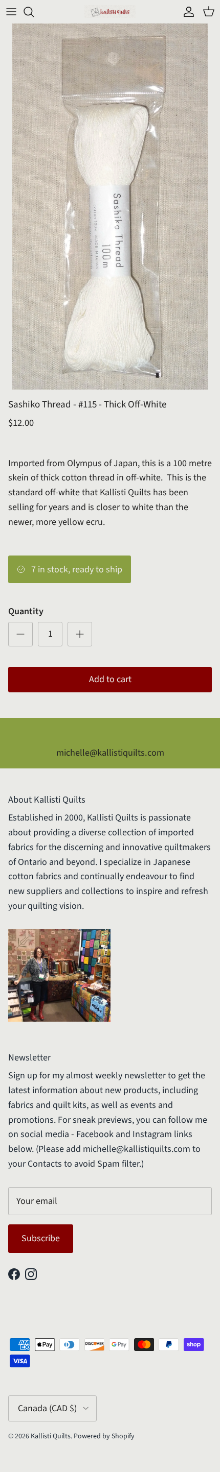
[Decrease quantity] (20, 634)
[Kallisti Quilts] (110, 11)
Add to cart (110, 679)
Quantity (25, 611)
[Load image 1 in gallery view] (110, 206)
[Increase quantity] (80, 634)
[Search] (34, 12)
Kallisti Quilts (51, 1436)
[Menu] (11, 12)
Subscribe (40, 1238)
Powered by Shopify (104, 1436)
